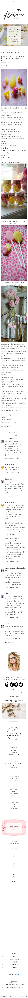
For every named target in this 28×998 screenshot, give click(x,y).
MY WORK (15, 962)
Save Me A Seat (9, 439)
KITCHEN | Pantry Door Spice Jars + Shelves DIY (14, 701)
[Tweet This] (14, 432)
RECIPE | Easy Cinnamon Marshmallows (14, 987)
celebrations (14, 772)
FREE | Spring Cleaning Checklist (14, 34)
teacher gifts (14, 808)
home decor (14, 789)
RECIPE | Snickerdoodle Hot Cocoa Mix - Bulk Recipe (14, 986)
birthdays (14, 767)
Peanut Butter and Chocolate (14, 763)
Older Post (23, 647)
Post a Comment (8, 643)
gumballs (4, 143)
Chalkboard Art (14, 754)
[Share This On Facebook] (12, 432)
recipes (14, 804)
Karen (7, 479)
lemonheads (5, 148)
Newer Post (5, 647)
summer (14, 806)
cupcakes (14, 774)
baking (14, 765)
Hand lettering (14, 761)
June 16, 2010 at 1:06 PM (12, 458)
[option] (14, 35)
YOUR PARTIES (14, 964)
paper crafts (14, 800)
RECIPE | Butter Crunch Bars (15, 982)
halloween (14, 782)
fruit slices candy (6, 136)
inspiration (14, 795)
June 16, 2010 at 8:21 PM (12, 496)
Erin (6, 624)
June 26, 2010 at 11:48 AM (12, 638)
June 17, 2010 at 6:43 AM (12, 561)
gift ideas (14, 778)
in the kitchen (14, 793)
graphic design (14, 780)
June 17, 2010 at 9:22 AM (12, 617)
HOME (14, 956)
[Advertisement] (14, 919)
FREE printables (14, 759)
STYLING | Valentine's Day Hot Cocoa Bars (15, 984)
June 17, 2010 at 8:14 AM (12, 587)
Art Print (14, 750)
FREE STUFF (14, 961)
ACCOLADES (15, 966)
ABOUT (14, 958)
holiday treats (14, 787)
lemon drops (5, 158)
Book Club (14, 752)
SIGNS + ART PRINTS (14, 959)
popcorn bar (14, 802)
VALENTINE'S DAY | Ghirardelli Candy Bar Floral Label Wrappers (14, 980)
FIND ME (15, 967)
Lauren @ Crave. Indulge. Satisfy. (15, 568)
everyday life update (14, 776)
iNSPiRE (14, 791)
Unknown (8, 464)
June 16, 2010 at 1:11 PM (12, 472)
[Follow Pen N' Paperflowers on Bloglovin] (14, 975)
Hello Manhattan (23, 996)
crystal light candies (12, 221)
